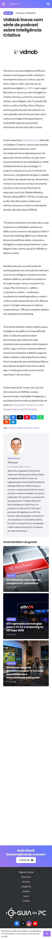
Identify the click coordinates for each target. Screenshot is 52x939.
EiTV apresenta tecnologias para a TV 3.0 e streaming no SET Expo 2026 (24, 627)
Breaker (39, 404)
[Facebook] (16, 923)
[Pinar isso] (27, 417)
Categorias (26, 886)
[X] (23, 923)
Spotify (13, 404)
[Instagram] (29, 923)
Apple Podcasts (26, 404)
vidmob (36, 428)
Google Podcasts (12, 409)
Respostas (26, 876)
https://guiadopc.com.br (18, 466)
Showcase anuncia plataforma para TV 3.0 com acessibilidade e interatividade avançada (24, 672)
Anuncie (26, 891)
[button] (3, 4)
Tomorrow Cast (31, 140)
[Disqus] (26, 726)
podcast (28, 428)
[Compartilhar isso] (13, 417)
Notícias (26, 881)
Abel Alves (13, 458)
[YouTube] (35, 923)
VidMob (30, 88)
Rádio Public (29, 409)
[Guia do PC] (14, 4)
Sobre (26, 896)
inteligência (20, 428)
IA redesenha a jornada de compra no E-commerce (23, 581)
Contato (26, 900)
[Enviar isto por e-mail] (6, 417)
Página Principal (26, 872)
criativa (11, 428)
